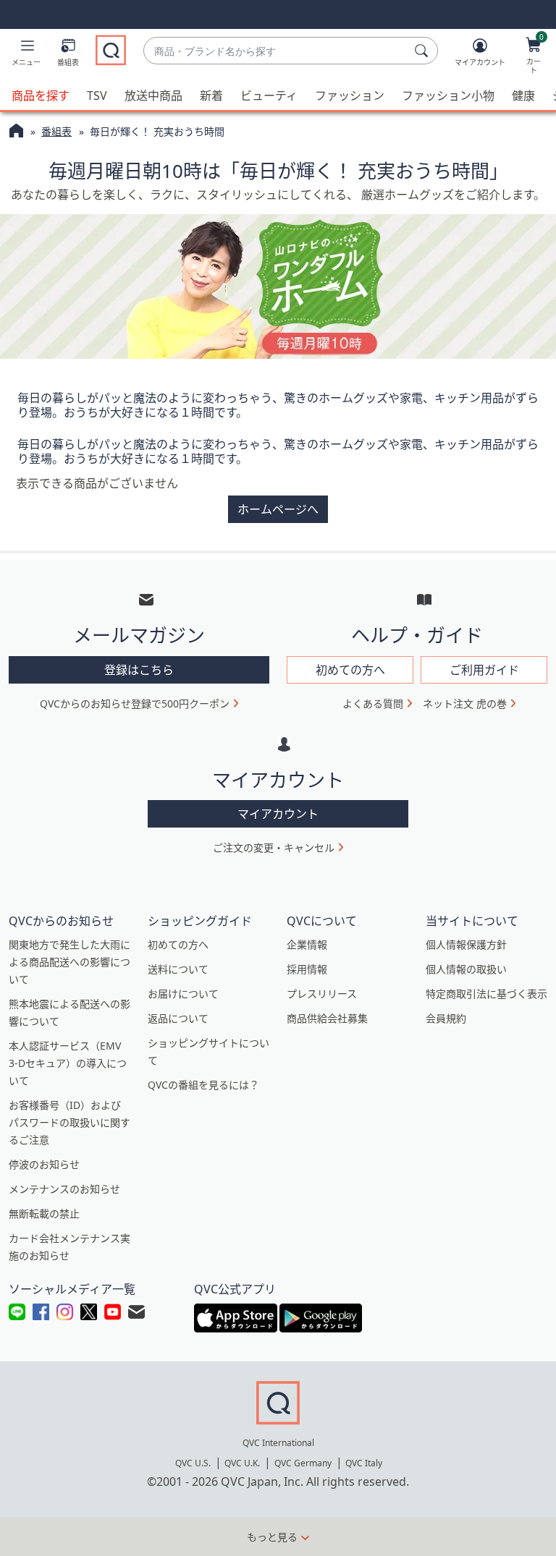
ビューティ (269, 95)
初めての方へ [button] (350, 670)
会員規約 (446, 1018)
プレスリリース (322, 993)
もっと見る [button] (272, 1537)
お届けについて (183, 993)
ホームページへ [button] (278, 509)
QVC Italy (363, 1463)
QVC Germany (303, 1463)
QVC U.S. (193, 1463)
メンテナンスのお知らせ (64, 1189)
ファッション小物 (448, 95)
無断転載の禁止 (44, 1213)
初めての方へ (178, 944)
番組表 (56, 131)
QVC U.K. (242, 1463)
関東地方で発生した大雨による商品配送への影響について (69, 962)
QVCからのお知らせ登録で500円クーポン (134, 703)
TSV (97, 95)
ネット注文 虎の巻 (465, 703)
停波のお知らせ (44, 1164)
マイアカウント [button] (278, 814)
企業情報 (307, 944)
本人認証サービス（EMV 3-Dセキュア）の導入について (68, 1063)
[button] (26, 55)
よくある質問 (372, 703)
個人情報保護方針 (466, 944)
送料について (178, 969)
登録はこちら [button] (139, 670)
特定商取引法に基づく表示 (486, 993)
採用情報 (307, 969)
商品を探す (41, 95)
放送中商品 (153, 95)
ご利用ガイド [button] (484, 670)
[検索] (423, 51)
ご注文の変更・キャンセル (273, 847)
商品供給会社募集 (327, 1018)
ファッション (349, 95)
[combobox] (276, 51)
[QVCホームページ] (16, 132)
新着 (211, 95)
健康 (523, 95)
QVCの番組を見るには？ (203, 1085)
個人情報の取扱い (466, 969)
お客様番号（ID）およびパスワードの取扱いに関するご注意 (69, 1122)
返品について (178, 1018)
